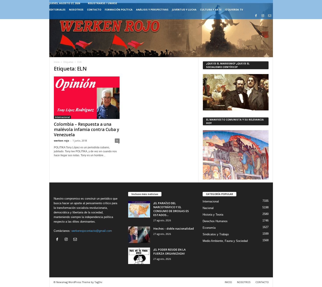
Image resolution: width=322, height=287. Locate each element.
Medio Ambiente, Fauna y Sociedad (225, 241)
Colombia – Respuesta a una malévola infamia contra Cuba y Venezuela (86, 129)
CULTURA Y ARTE (210, 9)
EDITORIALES (57, 9)
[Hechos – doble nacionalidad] (139, 235)
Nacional (208, 208)
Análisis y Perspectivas (152, 9)
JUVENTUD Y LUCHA (184, 9)
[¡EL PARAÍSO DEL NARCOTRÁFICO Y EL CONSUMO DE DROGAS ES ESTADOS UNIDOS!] (139, 209)
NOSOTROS (76, 9)
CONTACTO (94, 9)
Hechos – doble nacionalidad (173, 228)
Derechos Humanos (215, 221)
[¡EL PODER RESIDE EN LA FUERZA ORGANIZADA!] (139, 256)
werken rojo (61, 140)
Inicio (56, 62)
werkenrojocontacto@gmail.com (91, 230)
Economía (209, 227)
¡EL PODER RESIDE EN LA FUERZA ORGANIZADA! (169, 251)
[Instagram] (262, 16)
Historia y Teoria (213, 214)
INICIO (228, 282)
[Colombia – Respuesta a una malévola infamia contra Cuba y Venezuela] (87, 97)
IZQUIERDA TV (234, 9)
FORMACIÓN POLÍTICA (119, 9)
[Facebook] (256, 16)
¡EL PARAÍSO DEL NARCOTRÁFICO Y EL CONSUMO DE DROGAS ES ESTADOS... (171, 209)
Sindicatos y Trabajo (216, 234)
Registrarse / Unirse (102, 3)
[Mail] (269, 16)
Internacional (62, 117)
